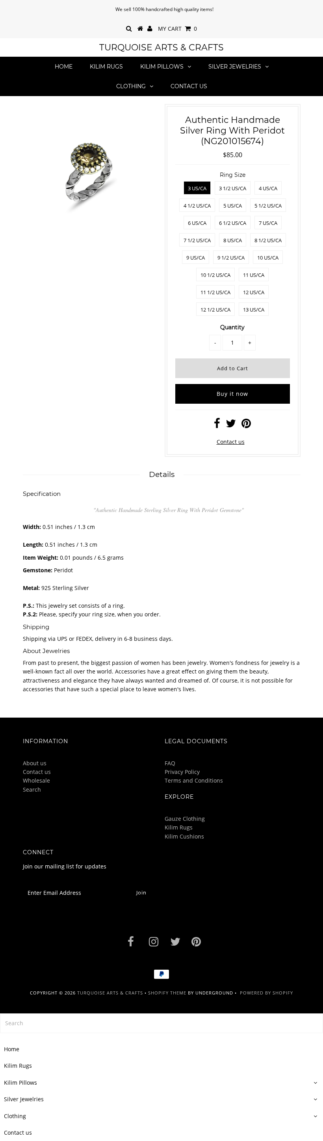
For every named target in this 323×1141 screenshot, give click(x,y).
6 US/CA (197, 222)
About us (34, 763)
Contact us (189, 86)
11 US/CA (253, 274)
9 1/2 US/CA (231, 257)
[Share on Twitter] (231, 425)
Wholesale (36, 780)
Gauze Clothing (185, 818)
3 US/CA (197, 188)
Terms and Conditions (194, 780)
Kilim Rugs (106, 66)
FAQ (170, 763)
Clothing (131, 86)
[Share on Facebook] (217, 425)
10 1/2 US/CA (215, 274)
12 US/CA (253, 292)
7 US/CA (268, 222)
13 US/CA (253, 309)
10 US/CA (267, 257)
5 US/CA (232, 205)
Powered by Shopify (266, 993)
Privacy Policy (182, 772)
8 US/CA (232, 240)
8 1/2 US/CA (268, 240)
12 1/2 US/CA (215, 309)
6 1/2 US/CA (232, 222)
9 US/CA (195, 257)
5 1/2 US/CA (268, 205)
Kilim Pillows (162, 66)
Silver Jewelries (234, 66)
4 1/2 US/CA (197, 205)
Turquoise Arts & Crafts (161, 47)
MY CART (177, 28)
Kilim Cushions (184, 836)
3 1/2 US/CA (232, 188)
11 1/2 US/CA (215, 292)
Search (32, 789)
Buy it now (232, 393)
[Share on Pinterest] (246, 425)
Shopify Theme (167, 993)
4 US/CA (268, 188)
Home (63, 66)
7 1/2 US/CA (197, 240)
